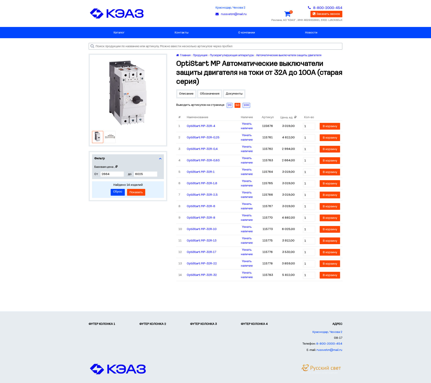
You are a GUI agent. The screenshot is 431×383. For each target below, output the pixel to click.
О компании (246, 32)
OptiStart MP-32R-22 (202, 263)
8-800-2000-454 (329, 343)
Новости (311, 32)
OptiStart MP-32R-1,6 (202, 183)
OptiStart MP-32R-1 (201, 172)
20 (229, 105)
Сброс (117, 191)
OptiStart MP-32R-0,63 (203, 160)
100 (246, 105)
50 (237, 105)
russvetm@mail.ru (329, 350)
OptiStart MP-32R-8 (201, 217)
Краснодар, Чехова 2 (230, 7)
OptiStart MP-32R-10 (202, 229)
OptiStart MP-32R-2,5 (202, 195)
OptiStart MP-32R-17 (201, 252)
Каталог (119, 32)
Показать (136, 192)
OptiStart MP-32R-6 (201, 206)
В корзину (330, 126)
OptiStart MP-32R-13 (201, 240)
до (130, 174)
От (96, 174)
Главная (185, 55)
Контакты (181, 32)
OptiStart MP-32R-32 (202, 275)
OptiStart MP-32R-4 (201, 126)
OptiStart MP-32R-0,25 (203, 137)
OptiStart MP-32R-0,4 (202, 149)
